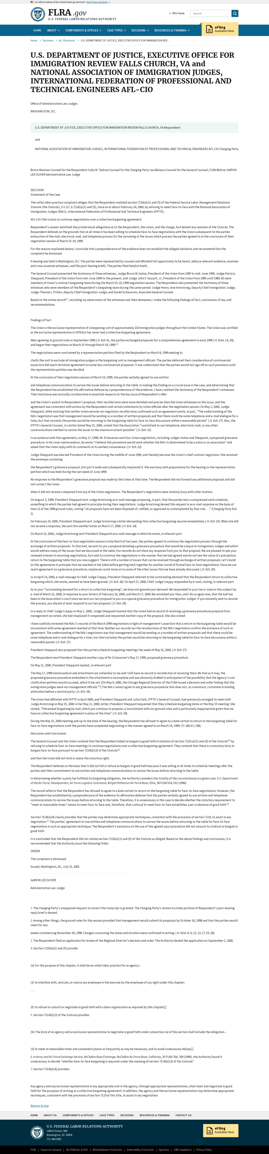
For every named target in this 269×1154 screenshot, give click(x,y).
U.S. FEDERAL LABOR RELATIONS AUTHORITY (85, 1126)
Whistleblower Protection (107, 1149)
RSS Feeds (178, 13)
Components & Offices (78, 1115)
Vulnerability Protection (140, 1149)
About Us (50, 1115)
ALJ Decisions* (67, 40)
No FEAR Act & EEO (77, 1149)
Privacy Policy (204, 1149)
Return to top (40, 1106)
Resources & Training (155, 1115)
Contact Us (183, 1115)
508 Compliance (183, 1149)
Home (37, 30)
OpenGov (164, 1149)
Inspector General (51, 1149)
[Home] (38, 14)
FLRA (67, 12)
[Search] (234, 13)
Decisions (48, 40)
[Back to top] (259, 1144)
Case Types (107, 1115)
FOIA (33, 1149)
